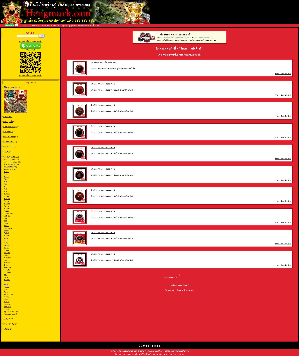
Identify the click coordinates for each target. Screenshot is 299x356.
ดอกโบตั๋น (7, 307)
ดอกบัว (6, 231)
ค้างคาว (6, 292)
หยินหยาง (7, 304)
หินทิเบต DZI (8, 157)
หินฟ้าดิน (7, 280)
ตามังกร (6, 255)
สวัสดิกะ (6, 226)
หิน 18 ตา (7, 208)
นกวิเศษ (6, 250)
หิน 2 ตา (6, 174)
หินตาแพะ (7, 258)
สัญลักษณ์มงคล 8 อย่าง (11, 312)
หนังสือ (6, 329)
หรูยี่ (5, 221)
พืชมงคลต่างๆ (9, 137)
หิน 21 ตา (7, 211)
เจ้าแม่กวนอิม (8, 213)
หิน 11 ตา (7, 196)
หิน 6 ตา (6, 184)
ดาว (5, 260)
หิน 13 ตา (7, 201)
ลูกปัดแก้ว (7, 152)
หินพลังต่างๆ (8, 147)
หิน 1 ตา (6, 172)
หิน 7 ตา (6, 186)
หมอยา (6, 235)
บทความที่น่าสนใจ (51, 26)
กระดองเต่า (8, 228)
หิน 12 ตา (7, 199)
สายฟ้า (6, 285)
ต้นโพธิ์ (6, 233)
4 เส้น (6, 243)
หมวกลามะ (7, 287)
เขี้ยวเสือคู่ (7, 272)
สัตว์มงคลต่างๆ (9, 127)
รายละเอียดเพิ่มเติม (283, 74)
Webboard (76, 26)
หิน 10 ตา (7, 194)
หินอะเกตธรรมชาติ (10, 314)
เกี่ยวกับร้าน (97, 26)
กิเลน (5, 289)
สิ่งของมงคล (8, 142)
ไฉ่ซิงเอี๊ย (7, 216)
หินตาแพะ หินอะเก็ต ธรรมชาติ (103, 63)
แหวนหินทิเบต (9, 169)
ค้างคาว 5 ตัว (8, 294)
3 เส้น (6, 240)
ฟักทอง (6, 309)
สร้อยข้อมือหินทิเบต (10, 162)
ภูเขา (5, 282)
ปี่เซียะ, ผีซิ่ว (8, 122)
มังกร (5, 218)
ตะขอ (6, 223)
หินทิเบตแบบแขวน (10, 164)
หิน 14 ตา (7, 204)
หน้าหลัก (27, 26)
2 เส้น (6, 238)
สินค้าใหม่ (7, 117)
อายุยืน (6, 248)
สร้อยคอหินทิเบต (9, 159)
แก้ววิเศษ (7, 262)
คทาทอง (7, 297)
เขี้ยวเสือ (7, 270)
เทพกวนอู (7, 253)
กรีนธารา (7, 299)
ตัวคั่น (5, 319)
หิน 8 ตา (6, 189)
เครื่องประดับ (8, 324)
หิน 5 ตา (6, 181)
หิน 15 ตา (7, 206)
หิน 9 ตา (6, 191)
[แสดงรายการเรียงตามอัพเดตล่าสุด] (179, 290)
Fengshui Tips (66, 26)
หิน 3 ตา (6, 177)
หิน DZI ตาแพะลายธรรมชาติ (103, 84)
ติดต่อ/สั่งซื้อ (86, 26)
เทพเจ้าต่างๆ (8, 132)
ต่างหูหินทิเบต (8, 167)
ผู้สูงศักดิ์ (6, 245)
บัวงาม (6, 277)
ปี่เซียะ (6, 265)
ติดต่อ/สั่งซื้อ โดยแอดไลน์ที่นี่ (30, 42)
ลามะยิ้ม (6, 302)
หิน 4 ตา (6, 179)
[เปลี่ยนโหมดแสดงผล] (180, 285)
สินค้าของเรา (37, 26)
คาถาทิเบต (7, 267)
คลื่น (5, 275)
